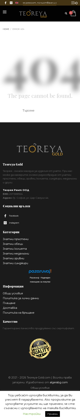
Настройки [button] (32, 414)
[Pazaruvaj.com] (40, 272)
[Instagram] (11, 3)
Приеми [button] (52, 413)
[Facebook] (5, 3)
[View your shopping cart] (73, 13)
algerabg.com (59, 382)
